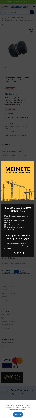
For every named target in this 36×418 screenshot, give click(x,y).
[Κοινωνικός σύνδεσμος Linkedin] (20, 252)
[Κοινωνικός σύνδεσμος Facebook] (12, 252)
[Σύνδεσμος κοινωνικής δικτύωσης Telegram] (23, 252)
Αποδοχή (18, 414)
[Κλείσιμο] (33, 158)
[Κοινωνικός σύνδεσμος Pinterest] (17, 252)
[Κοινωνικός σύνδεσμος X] (14, 252)
